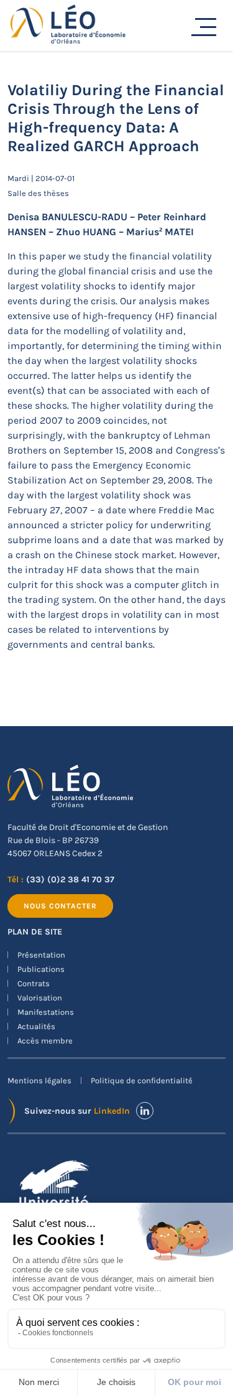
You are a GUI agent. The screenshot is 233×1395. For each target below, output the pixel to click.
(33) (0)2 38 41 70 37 (70, 879)
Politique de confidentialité (142, 1080)
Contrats (33, 983)
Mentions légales (39, 1080)
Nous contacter (60, 906)
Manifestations (45, 1012)
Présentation (41, 954)
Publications (41, 969)
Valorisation (39, 997)
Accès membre (45, 1040)
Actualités (36, 1026)
